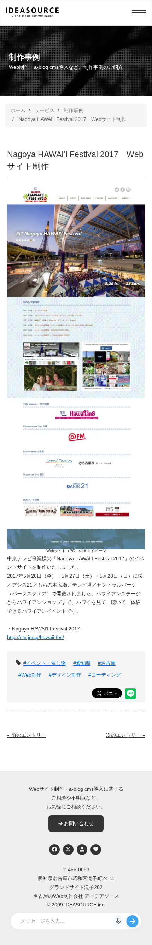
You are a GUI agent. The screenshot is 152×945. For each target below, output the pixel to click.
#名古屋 (107, 663)
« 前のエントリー (26, 735)
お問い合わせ (78, 823)
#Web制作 (29, 675)
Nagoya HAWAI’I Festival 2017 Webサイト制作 (72, 119)
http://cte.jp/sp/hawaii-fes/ (35, 637)
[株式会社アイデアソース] (32, 16)
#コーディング (104, 675)
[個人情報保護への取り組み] (82, 849)
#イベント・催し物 (44, 663)
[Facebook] (54, 849)
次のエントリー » (125, 735)
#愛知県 (82, 663)
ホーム (18, 110)
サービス (44, 110)
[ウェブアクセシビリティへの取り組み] (95, 849)
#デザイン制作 (65, 675)
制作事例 (73, 110)
